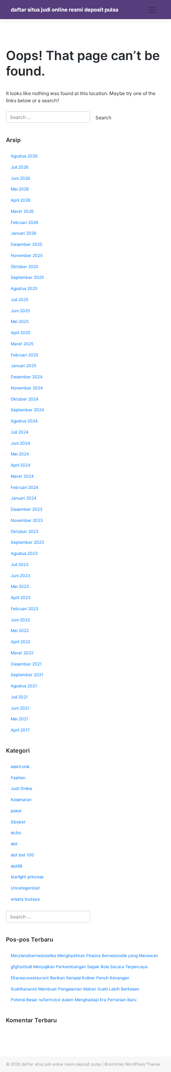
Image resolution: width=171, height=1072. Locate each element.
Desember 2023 (27, 509)
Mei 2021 (19, 719)
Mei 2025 (20, 321)
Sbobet (18, 822)
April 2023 (21, 597)
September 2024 (27, 409)
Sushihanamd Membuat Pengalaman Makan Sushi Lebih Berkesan (75, 989)
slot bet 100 (22, 855)
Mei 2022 (20, 630)
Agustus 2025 (24, 288)
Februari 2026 (25, 222)
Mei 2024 (20, 454)
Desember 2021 (26, 664)
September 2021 (27, 674)
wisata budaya (25, 899)
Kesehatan (21, 799)
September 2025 (27, 277)
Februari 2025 (24, 355)
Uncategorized (25, 888)
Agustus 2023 (24, 553)
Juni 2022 (20, 620)
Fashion (18, 777)
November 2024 (27, 388)
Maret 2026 (22, 211)
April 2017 (20, 730)
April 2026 (21, 200)
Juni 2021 (20, 708)
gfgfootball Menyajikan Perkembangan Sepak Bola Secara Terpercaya (79, 966)
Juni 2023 (20, 575)
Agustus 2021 (24, 686)
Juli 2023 (20, 564)
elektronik (20, 766)
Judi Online (21, 788)
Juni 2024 (20, 443)
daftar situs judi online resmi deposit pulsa (65, 9)
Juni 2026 (20, 178)
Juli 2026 (20, 167)
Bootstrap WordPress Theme (132, 1064)
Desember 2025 (26, 244)
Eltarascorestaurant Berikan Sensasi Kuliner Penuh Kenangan (70, 978)
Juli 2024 (20, 432)
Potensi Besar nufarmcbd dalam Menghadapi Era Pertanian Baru (73, 999)
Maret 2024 (22, 476)
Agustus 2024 (24, 421)
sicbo (16, 832)
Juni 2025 (20, 310)
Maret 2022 (22, 653)
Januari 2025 (23, 365)
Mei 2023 (20, 586)
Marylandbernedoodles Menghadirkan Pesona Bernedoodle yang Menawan (84, 955)
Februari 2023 (25, 608)
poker (16, 810)
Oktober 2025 (24, 266)
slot (14, 843)
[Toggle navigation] (152, 10)
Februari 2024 (25, 487)
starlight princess (27, 876)
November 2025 (27, 255)
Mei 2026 (20, 189)
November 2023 (27, 520)
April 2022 (20, 641)
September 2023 (27, 542)
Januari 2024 (24, 498)
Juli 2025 (19, 299)
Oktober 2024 (25, 399)
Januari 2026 (24, 233)
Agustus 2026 (24, 156)
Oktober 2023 (25, 531)
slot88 (16, 866)
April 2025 (20, 332)
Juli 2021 (19, 697)
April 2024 (21, 465)
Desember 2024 (27, 376)
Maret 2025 (22, 343)
